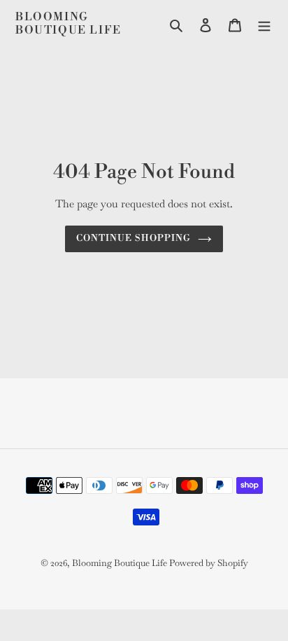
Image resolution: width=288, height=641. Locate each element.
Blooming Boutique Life (68, 24)
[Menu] (264, 23)
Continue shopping (134, 238)
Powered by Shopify (208, 563)
